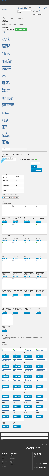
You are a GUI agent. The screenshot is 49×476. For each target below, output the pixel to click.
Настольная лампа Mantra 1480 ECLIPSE (17, 309)
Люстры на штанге (5, 34)
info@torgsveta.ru (42, 467)
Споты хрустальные (5, 138)
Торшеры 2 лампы (5, 92)
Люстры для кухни (5, 53)
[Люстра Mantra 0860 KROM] (41, 409)
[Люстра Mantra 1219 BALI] (18, 409)
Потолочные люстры (6, 37)
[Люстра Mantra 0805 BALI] (18, 349)
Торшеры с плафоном (6, 88)
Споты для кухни (5, 132)
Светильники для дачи (6, 59)
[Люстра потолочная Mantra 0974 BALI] (41, 369)
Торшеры (3, 78)
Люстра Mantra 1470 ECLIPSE (6, 273)
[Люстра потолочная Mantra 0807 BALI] (41, 349)
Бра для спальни (5, 108)
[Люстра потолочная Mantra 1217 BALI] (41, 399)
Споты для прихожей (6, 133)
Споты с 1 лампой (5, 141)
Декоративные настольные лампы (8, 101)
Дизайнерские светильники (7, 73)
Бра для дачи (4, 115)
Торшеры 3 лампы (5, 93)
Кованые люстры (5, 47)
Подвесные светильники (6, 69)
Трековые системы (5, 145)
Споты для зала (5, 129)
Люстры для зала (5, 49)
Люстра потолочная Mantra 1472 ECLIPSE (29, 273)
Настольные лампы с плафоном (8, 105)
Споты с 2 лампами (5, 142)
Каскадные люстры (5, 39)
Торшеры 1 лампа (5, 91)
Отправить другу (6, 199)
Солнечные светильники (6, 74)
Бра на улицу (4, 114)
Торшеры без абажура (6, 86)
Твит (4, 197)
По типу (3, 33)
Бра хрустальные (5, 121)
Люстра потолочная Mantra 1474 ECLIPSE (40, 273)
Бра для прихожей (5, 113)
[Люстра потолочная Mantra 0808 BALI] (7, 359)
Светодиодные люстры (6, 40)
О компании (4, 0)
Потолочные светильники (6, 71)
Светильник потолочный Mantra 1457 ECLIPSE (18, 236)
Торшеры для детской (6, 83)
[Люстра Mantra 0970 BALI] (41, 359)
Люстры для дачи (5, 55)
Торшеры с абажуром (6, 85)
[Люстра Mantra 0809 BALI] (18, 359)
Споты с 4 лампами (5, 144)
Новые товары (13, 456)
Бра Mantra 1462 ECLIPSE (27, 254)
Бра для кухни (4, 112)
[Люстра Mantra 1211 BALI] (30, 389)
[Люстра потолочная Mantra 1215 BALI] (18, 399)
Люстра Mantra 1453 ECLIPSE (17, 218)
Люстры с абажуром (5, 38)
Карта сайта (12, 465)
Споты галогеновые (5, 135)
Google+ (16, 197)
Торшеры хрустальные (6, 89)
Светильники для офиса (6, 66)
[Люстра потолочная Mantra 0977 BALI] (18, 379)
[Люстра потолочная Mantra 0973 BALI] (30, 369)
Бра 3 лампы (4, 126)
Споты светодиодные (6, 137)
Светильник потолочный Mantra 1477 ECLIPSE (29, 291)
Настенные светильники (6, 68)
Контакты (3, 2)
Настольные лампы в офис (7, 98)
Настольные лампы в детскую (7, 97)
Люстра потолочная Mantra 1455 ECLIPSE (40, 218)
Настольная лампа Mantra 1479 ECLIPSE (6, 309)
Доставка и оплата (5, 1)
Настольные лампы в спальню (7, 99)
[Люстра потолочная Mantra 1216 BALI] (30, 399)
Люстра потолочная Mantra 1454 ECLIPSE (29, 218)
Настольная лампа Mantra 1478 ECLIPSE (40, 291)
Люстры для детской (6, 52)
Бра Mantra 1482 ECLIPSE (39, 309)
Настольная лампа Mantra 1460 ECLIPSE (6, 254)
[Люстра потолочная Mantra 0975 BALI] (7, 379)
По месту (3, 48)
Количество (33, 160)
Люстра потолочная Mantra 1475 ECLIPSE (6, 291)
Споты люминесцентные (6, 136)
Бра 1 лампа (4, 123)
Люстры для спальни (6, 51)
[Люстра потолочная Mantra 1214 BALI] (7, 399)
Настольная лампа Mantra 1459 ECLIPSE (40, 236)
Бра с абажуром (5, 118)
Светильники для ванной (6, 62)
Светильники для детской (7, 60)
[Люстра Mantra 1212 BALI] (41, 389)
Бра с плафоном (5, 120)
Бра (2, 106)
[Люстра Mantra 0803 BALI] (7, 349)
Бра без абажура (5, 119)
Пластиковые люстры (6, 45)
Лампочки (4, 466)
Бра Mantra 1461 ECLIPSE (16, 254)
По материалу (4, 41)
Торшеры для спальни (6, 82)
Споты (3, 127)
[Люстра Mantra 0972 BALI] (18, 369)
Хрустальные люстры (6, 42)
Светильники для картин (6, 64)
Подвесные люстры (5, 36)
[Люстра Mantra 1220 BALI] (30, 409)
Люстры (3, 32)
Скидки (11, 455)
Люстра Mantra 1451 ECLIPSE (6, 218)
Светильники (4, 56)
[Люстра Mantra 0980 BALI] (7, 389)
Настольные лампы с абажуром (8, 103)
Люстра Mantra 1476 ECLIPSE (17, 291)
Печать (4, 201)
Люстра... (3, 352)
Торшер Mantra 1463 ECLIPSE (40, 254)
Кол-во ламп (4, 90)
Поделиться (9, 197)
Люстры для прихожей (6, 54)
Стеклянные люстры (5, 46)
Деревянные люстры (6, 44)
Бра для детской (5, 110)
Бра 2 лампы (4, 125)
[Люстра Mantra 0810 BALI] (30, 359)
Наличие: (33, 159)
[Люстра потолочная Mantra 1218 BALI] (7, 409)
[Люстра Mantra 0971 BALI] (7, 369)
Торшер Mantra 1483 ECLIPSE (6, 327)
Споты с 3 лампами (5, 143)
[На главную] (3, 149)
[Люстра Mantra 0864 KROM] (18, 419)
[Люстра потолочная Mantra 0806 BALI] (30, 349)
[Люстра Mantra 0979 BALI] (41, 379)
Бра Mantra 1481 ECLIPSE (27, 309)
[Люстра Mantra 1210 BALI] (18, 389)
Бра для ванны (4, 111)
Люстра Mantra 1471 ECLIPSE (17, 273)
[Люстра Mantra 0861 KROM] (7, 419)
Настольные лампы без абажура (8, 104)
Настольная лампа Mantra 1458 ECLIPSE (29, 236)
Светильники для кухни (6, 61)
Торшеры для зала (5, 81)
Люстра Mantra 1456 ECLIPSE (6, 236)
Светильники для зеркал (6, 63)
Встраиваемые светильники (7, 70)
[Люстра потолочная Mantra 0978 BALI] (30, 379)
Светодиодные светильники (7, 77)
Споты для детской (5, 130)
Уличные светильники (6, 75)
